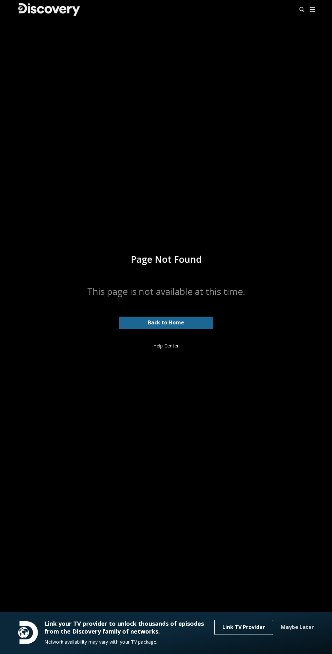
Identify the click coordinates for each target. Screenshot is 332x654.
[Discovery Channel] (52, 9)
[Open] (312, 10)
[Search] (299, 9)
